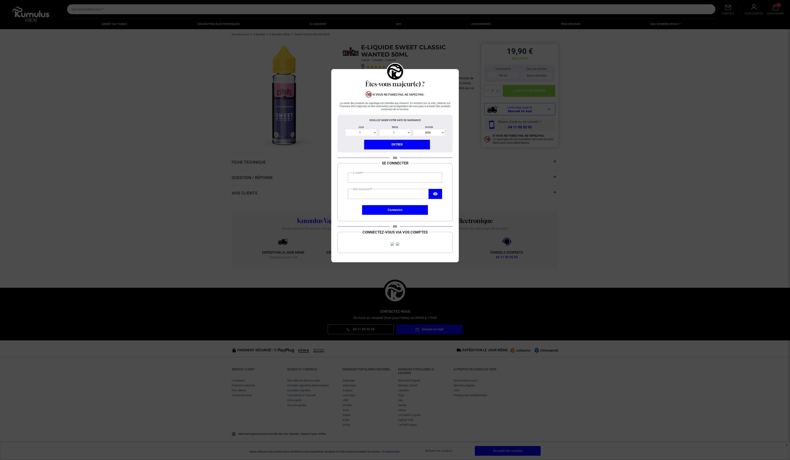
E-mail (357, 173)
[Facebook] (392, 244)
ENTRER (397, 144)
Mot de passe (362, 189)
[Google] (397, 244)
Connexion (395, 210)
